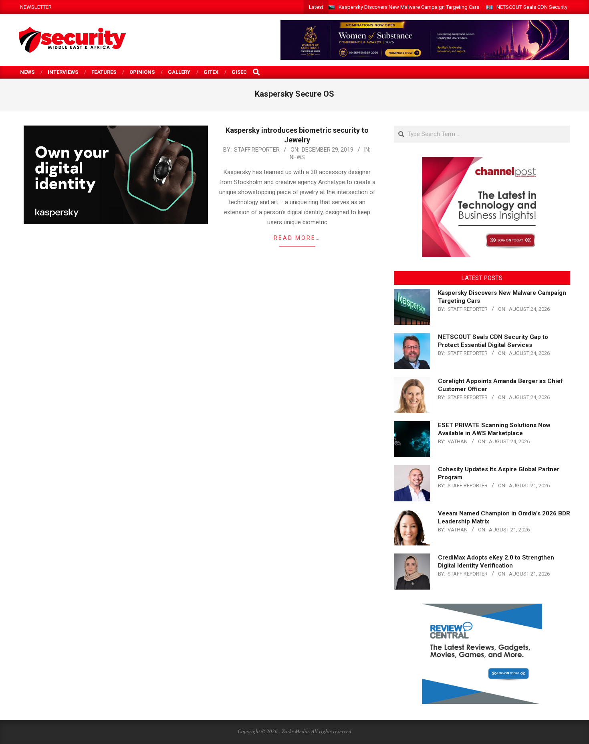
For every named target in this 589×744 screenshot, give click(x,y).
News (297, 157)
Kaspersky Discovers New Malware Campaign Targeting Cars (409, 7)
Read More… (297, 238)
